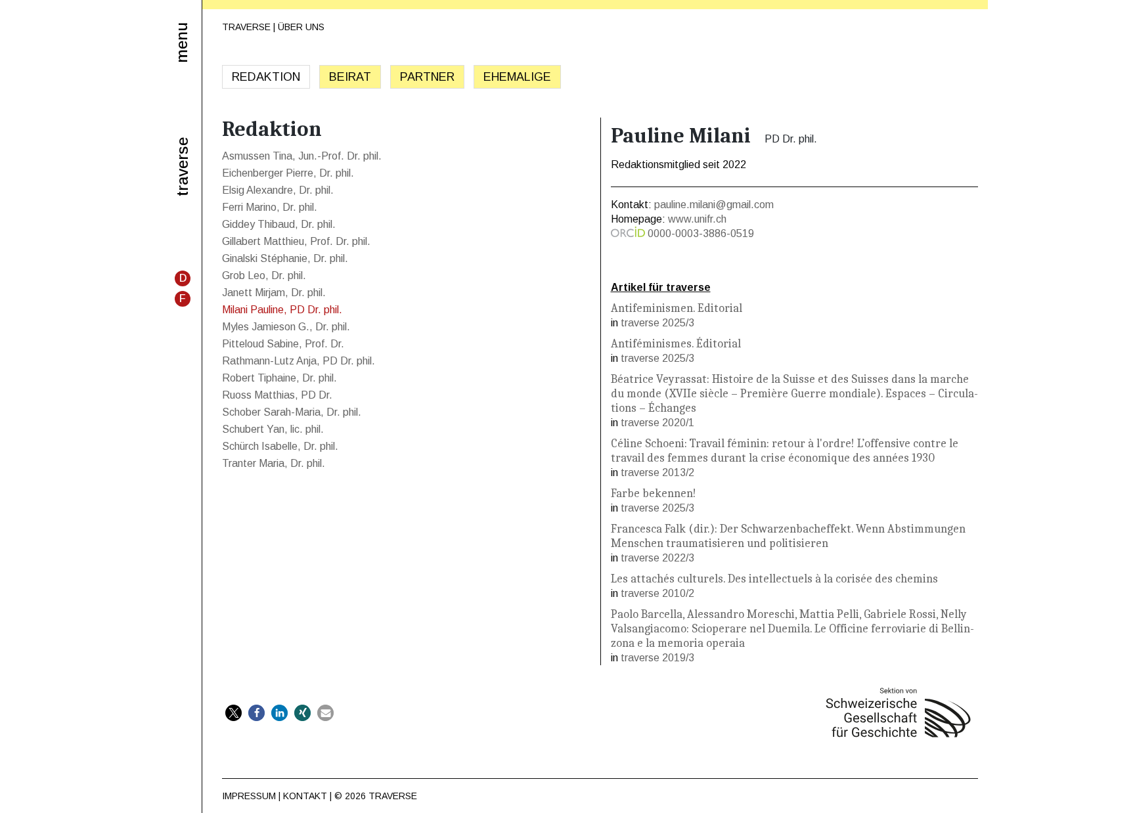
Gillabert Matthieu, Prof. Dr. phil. (296, 241)
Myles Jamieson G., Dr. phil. (286, 326)
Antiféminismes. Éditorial (676, 344)
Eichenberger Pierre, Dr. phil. (288, 173)
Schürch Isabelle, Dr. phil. (280, 446)
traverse (182, 166)
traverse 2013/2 (657, 472)
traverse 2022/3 (657, 557)
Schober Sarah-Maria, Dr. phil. (291, 412)
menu (181, 42)
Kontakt (305, 796)
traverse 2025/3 (657, 322)
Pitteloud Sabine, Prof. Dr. (283, 343)
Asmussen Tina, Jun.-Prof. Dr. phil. (302, 156)
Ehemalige (517, 76)
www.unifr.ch (697, 219)
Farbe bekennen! (653, 493)
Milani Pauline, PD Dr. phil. (282, 309)
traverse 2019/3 (657, 657)
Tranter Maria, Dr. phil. (273, 463)
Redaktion (266, 76)
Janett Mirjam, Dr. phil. (274, 292)
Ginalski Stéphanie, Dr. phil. (285, 258)
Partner (427, 76)
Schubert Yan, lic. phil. (273, 429)
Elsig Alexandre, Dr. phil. (278, 190)
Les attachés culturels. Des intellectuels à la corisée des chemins (774, 579)
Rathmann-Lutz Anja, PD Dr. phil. (298, 360)
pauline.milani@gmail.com (714, 204)
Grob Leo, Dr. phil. (264, 275)
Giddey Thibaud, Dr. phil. (279, 224)
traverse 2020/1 (657, 422)
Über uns (301, 27)
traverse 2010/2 (657, 593)
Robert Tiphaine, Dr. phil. (279, 378)
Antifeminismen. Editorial (676, 308)
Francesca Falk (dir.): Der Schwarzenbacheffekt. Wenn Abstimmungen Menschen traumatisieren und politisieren (788, 536)
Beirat (350, 76)
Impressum (249, 796)
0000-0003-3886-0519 (701, 233)
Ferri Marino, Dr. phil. (269, 207)
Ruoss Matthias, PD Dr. (277, 395)
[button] (233, 713)
